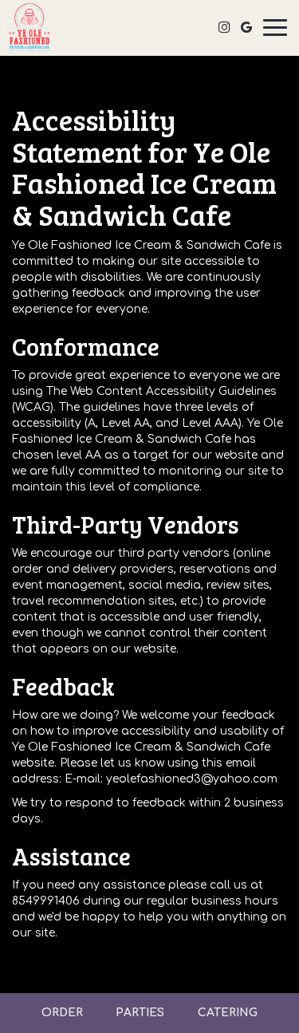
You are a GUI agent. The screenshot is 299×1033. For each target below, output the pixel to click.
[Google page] (246, 27)
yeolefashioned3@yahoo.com (191, 779)
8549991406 (46, 901)
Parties (140, 1013)
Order (62, 1013)
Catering (228, 1013)
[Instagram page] (224, 27)
